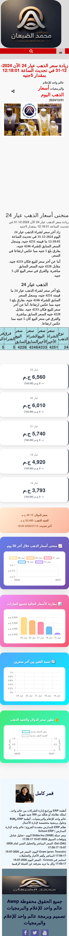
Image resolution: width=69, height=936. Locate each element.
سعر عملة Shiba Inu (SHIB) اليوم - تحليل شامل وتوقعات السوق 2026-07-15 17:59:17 (38, 837)
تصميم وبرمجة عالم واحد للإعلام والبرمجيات (34, 919)
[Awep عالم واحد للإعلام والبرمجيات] (34, 882)
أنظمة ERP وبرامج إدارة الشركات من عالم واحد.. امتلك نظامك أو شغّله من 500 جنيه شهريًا (38, 812)
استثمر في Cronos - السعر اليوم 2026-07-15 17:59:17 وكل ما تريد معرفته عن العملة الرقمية (39, 862)
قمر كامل (44, 793)
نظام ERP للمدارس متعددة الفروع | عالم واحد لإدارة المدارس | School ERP (36, 829)
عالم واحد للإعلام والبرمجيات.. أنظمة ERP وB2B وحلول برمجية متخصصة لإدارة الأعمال (38, 821)
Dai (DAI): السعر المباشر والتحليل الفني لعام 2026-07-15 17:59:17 (36, 845)
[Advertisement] (34, 172)
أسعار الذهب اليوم (51, 91)
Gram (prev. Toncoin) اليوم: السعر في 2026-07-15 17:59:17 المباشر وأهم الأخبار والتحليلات (35, 853)
